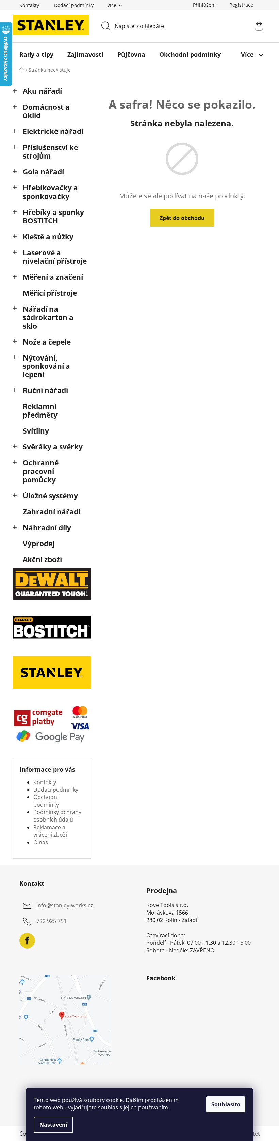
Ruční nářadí (45, 390)
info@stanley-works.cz (64, 905)
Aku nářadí (42, 91)
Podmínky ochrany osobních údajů (57, 815)
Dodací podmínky (74, 5)
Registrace (241, 5)
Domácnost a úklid (46, 111)
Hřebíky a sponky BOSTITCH (53, 216)
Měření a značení (53, 277)
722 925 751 (51, 921)
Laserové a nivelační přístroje (55, 257)
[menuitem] (36, 54)
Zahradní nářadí (51, 511)
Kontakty (29, 5)
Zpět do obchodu (182, 218)
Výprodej (38, 543)
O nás (40, 842)
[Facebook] (27, 941)
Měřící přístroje (50, 293)
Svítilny (36, 431)
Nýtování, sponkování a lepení (46, 366)
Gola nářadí (43, 172)
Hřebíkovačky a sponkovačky (50, 192)
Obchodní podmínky (46, 800)
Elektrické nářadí (53, 131)
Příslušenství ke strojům (50, 152)
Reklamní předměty (40, 411)
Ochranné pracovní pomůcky (41, 471)
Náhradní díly (47, 527)
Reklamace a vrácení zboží (50, 831)
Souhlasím (225, 1104)
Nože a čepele (47, 342)
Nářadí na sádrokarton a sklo (48, 317)
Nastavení (53, 1124)
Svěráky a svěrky (53, 447)
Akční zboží (42, 559)
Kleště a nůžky (48, 236)
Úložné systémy (50, 495)
